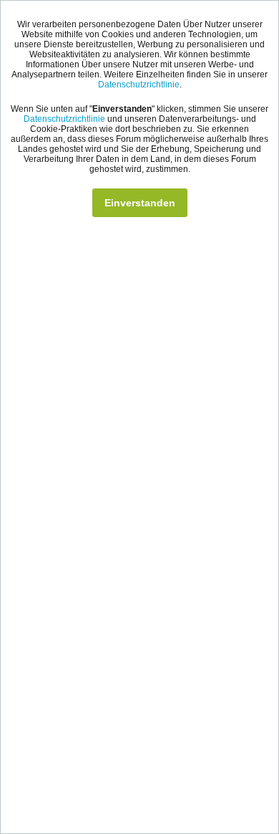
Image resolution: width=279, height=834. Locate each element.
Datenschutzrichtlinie (139, 85)
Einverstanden (139, 202)
